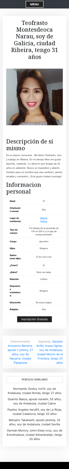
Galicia (43, 221)
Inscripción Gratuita (34, 319)
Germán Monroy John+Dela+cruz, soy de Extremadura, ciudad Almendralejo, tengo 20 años (34, 435)
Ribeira (43, 218)
